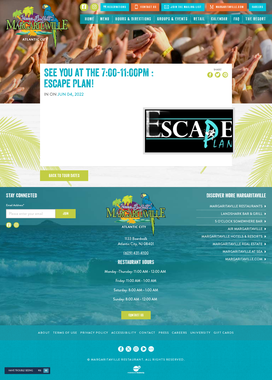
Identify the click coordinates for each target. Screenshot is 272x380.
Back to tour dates (64, 175)
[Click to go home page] (37, 26)
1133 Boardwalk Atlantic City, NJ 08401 (136, 241)
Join (65, 213)
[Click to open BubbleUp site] (136, 369)
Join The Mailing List (186, 7)
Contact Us (148, 7)
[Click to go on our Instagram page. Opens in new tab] (136, 349)
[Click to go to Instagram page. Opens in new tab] (16, 225)
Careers (257, 7)
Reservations (116, 7)
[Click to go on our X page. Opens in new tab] (128, 349)
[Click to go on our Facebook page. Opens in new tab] (121, 349)
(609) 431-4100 (136, 253)
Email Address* (15, 205)
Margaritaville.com (229, 7)
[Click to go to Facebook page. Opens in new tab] (9, 225)
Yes (39, 370)
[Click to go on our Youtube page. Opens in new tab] (143, 349)
